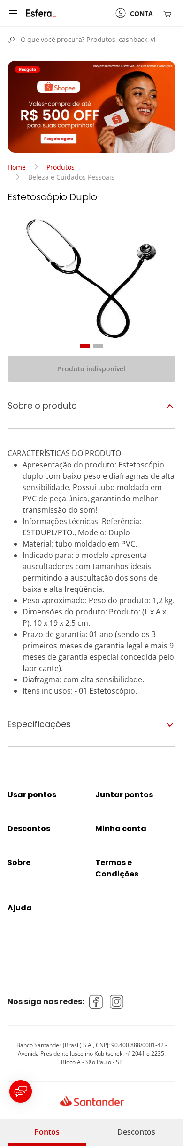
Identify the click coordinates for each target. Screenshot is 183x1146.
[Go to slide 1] (85, 346)
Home (17, 167)
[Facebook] (96, 1001)
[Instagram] (116, 1001)
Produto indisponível (91, 368)
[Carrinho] (168, 13)
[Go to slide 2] (98, 346)
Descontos (136, 1132)
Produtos (60, 167)
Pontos (47, 1132)
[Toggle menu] (13, 13)
